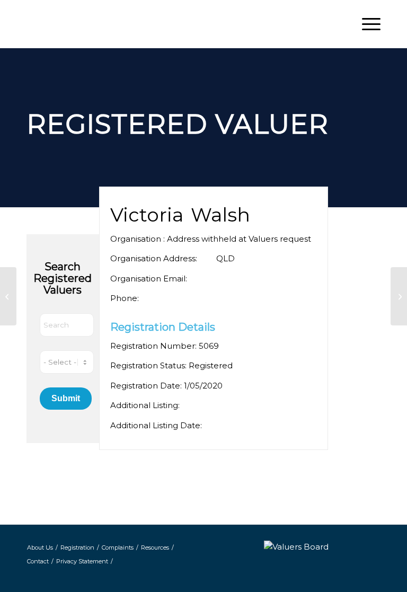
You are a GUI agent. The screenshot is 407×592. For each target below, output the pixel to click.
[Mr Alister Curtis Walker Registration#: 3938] (8, 296)
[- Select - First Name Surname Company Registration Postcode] (67, 362)
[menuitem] (366, 24)
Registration (77, 547)
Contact (38, 561)
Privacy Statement (82, 561)
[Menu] (366, 24)
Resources (155, 547)
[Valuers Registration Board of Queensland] (116, 24)
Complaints (118, 547)
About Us (40, 547)
